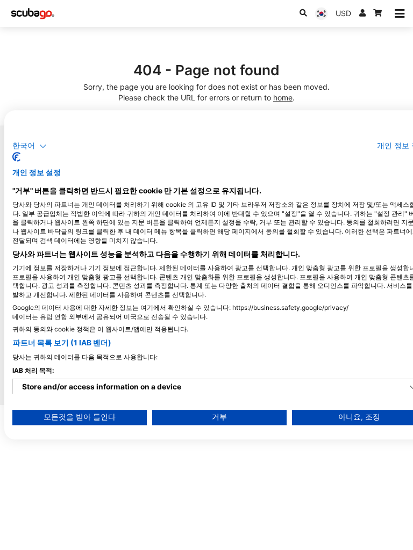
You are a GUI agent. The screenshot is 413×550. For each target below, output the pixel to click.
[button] (29, 146)
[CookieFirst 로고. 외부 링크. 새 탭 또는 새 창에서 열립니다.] (16, 157)
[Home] (32, 13)
